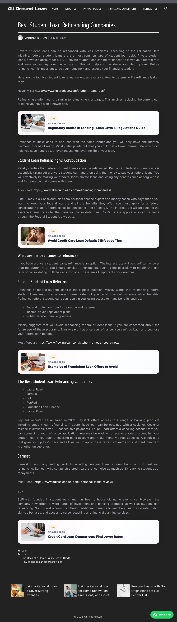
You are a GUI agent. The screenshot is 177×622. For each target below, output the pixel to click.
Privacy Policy (92, 9)
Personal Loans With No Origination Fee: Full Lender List (148, 591)
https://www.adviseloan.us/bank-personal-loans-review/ (73, 482)
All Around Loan (27, 8)
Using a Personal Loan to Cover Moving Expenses (41, 591)
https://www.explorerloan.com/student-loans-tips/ (70, 90)
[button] (166, 8)
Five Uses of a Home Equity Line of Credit (46, 557)
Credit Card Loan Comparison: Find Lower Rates (85, 536)
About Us (71, 9)
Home (55, 9)
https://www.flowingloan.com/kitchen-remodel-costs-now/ (78, 342)
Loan (24, 550)
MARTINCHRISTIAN (36, 37)
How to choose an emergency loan (42, 561)
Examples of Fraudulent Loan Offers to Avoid (83, 366)
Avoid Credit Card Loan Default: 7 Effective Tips (85, 240)
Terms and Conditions (122, 9)
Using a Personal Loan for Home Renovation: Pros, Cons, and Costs (94, 591)
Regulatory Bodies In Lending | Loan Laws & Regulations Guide (96, 128)
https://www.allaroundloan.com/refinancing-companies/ (72, 190)
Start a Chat (165, 614)
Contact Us (150, 9)
